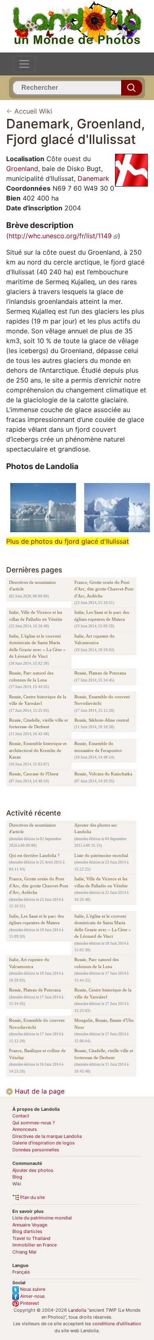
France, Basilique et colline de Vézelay (37, 1054)
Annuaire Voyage (29, 1225)
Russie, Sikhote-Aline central (101, 720)
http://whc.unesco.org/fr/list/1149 (61, 236)
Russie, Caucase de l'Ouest (33, 773)
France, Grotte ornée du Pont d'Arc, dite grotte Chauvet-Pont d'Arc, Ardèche (103, 589)
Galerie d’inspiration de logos (43, 1143)
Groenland (22, 168)
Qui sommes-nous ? (33, 1123)
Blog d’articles (27, 1231)
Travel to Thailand (31, 1238)
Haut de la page (38, 1091)
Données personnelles (35, 1150)
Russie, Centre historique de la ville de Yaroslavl (37, 700)
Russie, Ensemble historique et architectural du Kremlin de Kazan (38, 750)
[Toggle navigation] (24, 64)
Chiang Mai (24, 1252)
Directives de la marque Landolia (47, 1136)
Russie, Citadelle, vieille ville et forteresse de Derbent (38, 723)
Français (21, 1272)
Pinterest (29, 1303)
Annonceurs (24, 1129)
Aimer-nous (32, 1296)
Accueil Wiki (33, 111)
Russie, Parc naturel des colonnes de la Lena (31, 676)
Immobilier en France (34, 1245)
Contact (20, 1116)
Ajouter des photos (32, 1170)
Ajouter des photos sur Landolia (95, 828)
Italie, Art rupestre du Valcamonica (94, 639)
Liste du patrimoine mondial (101, 855)
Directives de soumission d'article (32, 586)
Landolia (77, 1310)
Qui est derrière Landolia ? (34, 855)
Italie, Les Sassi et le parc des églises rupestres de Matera (101, 616)
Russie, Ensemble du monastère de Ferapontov (98, 747)
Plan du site (32, 1197)
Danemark (93, 178)
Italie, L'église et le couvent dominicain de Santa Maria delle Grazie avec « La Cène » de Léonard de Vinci (37, 646)
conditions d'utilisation (116, 1323)
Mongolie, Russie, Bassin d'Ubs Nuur (103, 1024)
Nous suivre (32, 1289)
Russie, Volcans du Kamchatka (103, 773)
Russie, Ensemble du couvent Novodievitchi (102, 700)
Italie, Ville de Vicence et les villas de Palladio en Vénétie (35, 616)
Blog (17, 1177)
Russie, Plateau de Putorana (100, 672)
